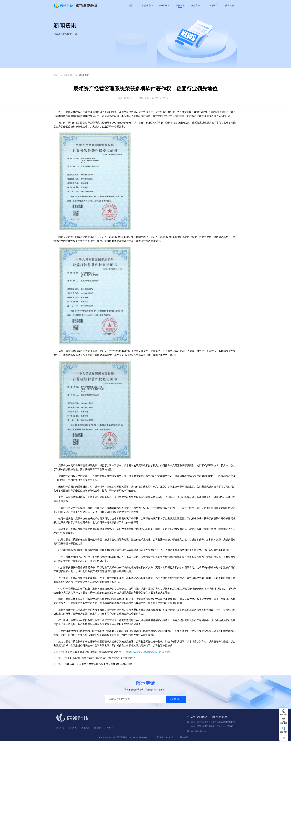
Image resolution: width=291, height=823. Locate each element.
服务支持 (85, 727)
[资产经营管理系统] (63, 5)
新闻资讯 (69, 75)
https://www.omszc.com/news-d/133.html (148, 652)
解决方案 (73, 727)
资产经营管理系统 (219, 112)
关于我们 (229, 5)
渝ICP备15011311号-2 (166, 737)
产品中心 (60, 727)
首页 (131, 5)
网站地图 (184, 737)
